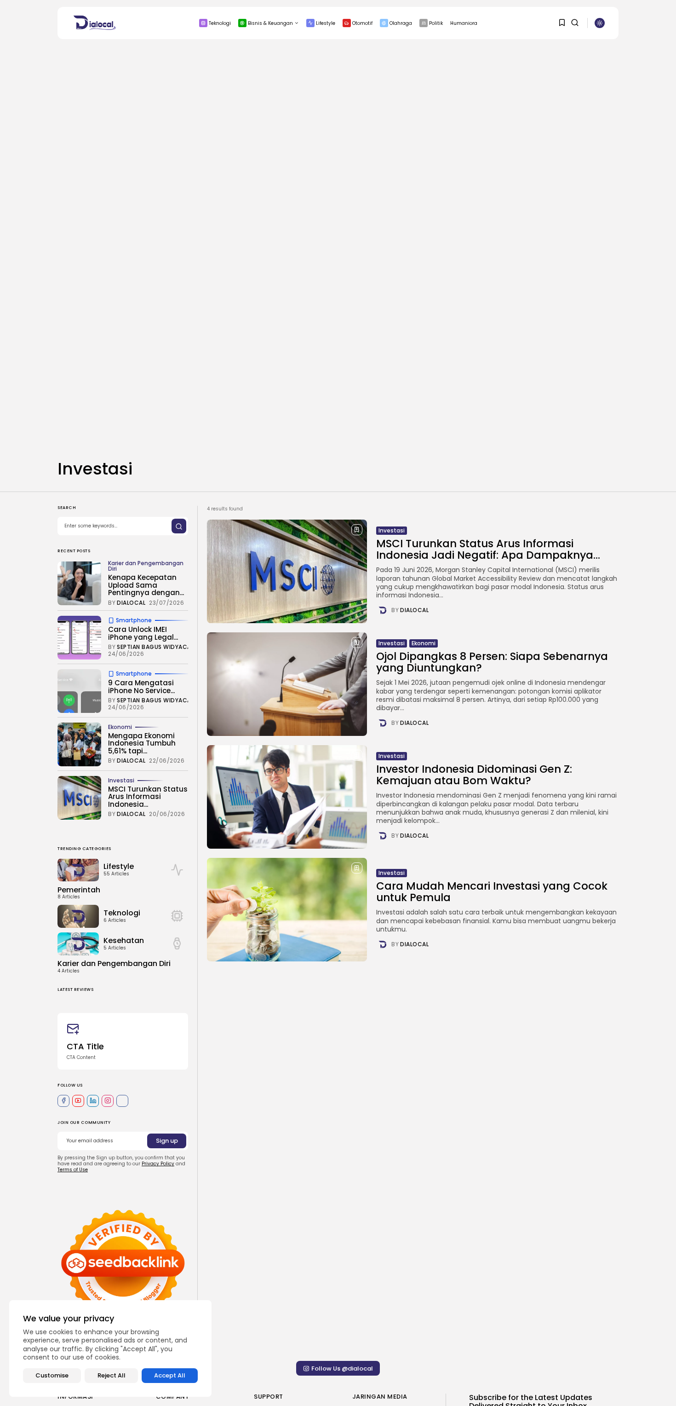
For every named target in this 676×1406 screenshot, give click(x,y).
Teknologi (220, 23)
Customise (52, 1375)
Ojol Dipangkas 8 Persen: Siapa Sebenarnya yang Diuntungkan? (492, 662)
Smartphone (134, 621)
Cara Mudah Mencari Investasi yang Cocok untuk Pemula (491, 892)
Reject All (111, 1375)
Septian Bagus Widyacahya (159, 647)
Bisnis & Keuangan (270, 23)
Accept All (169, 1375)
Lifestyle (325, 23)
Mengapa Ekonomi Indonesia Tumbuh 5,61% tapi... (142, 743)
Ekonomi (423, 643)
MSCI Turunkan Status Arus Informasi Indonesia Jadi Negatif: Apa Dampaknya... (488, 549)
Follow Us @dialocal (342, 1368)
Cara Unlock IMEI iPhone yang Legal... (143, 633)
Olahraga (401, 23)
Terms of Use (72, 1170)
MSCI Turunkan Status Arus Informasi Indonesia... (148, 796)
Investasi (391, 530)
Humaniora (463, 23)
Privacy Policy (158, 1164)
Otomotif (362, 23)
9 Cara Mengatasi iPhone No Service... (141, 687)
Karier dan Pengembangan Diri (145, 566)
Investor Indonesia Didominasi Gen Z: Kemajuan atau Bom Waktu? (474, 775)
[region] (110, 1348)
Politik (436, 23)
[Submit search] (179, 526)
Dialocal (414, 610)
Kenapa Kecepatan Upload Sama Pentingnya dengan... (146, 585)
